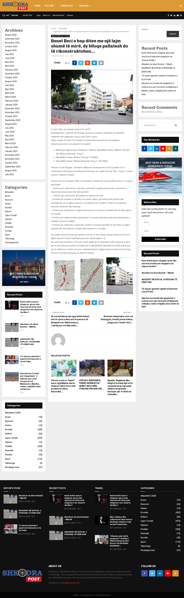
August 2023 (11, 124)
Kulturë (8, 211)
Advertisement (58, 15)
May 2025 (9, 62)
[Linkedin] (160, 573)
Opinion (8, 219)
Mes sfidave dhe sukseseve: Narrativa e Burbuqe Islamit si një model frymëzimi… (121, 520)
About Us (46, 15)
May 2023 (9, 135)
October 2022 (11, 163)
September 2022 (12, 167)
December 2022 (12, 155)
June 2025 (10, 58)
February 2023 (11, 147)
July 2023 (9, 128)
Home (37, 6)
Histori (8, 204)
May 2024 (9, 89)
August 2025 (11, 50)
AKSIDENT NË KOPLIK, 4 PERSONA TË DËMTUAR (30, 342)
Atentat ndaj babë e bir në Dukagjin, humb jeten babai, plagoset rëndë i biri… (117, 319)
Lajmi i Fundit (64, 36)
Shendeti (9, 227)
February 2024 (11, 101)
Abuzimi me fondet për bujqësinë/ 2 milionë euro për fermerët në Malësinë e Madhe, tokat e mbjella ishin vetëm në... (30, 381)
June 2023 (10, 132)
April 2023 (9, 139)
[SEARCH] (176, 125)
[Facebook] (144, 573)
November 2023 (12, 112)
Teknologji (66, 6)
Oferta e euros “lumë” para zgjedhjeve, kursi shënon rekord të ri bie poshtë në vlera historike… (63, 386)
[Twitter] (152, 573)
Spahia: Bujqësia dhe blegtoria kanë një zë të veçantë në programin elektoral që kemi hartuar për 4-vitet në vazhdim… (120, 387)
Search (145, 29)
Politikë (49, 6)
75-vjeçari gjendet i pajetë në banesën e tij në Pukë (30, 359)
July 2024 (9, 85)
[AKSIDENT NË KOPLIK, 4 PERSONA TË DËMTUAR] (12, 342)
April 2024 (9, 93)
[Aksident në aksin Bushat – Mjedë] (12, 327)
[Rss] (175, 573)
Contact (70, 15)
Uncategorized (11, 242)
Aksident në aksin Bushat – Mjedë (29, 325)
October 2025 (11, 46)
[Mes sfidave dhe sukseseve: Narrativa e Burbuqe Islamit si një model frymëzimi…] (102, 520)
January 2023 (11, 151)
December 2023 (12, 108)
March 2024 (10, 97)
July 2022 (9, 174)
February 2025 (11, 70)
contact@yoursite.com (69, 583)
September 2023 (12, 120)
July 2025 (9, 54)
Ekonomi (84, 6)
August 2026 (11, 35)
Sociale (8, 231)
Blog (38, 15)
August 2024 (11, 81)
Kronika (8, 207)
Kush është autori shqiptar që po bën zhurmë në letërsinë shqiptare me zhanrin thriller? (31, 307)
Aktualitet (55, 36)
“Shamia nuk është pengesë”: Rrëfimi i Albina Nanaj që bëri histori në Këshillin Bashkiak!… (119, 541)
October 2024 (11, 77)
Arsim (7, 196)
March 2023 (10, 143)
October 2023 (11, 116)
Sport (7, 235)
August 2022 (11, 170)
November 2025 (12, 42)
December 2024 (12, 73)
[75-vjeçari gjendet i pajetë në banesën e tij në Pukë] (12, 359)
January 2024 (11, 104)
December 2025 (12, 39)
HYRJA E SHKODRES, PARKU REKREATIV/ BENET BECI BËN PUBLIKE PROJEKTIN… (91, 384)
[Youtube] (168, 573)
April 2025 (9, 66)
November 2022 (12, 159)
